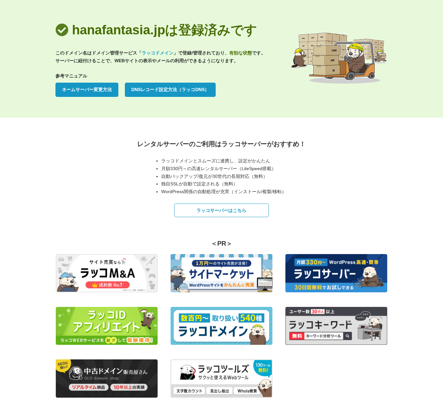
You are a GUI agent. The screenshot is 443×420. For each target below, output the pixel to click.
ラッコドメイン (158, 52)
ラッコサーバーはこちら (221, 210)
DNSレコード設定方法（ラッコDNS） (170, 89)
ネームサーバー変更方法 (87, 89)
